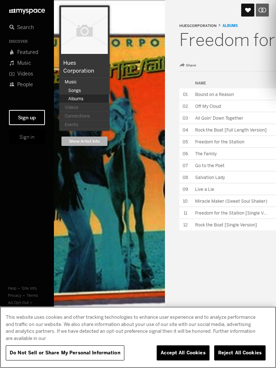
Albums (230, 25)
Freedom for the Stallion (219, 142)
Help (12, 288)
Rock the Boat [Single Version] (226, 225)
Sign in (26, 137)
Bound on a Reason (214, 94)
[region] (138, 337)
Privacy (15, 295)
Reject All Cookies (240, 352)
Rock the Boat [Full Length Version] (231, 130)
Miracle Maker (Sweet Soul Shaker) (231, 201)
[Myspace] (27, 9)
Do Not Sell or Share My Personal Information (65, 352)
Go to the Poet (210, 165)
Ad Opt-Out (18, 302)
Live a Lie (204, 189)
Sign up (27, 117)
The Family (206, 154)
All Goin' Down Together (219, 118)
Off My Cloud (208, 106)
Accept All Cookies (183, 352)
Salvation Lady (210, 177)
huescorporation (198, 25)
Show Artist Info (84, 141)
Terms (32, 295)
